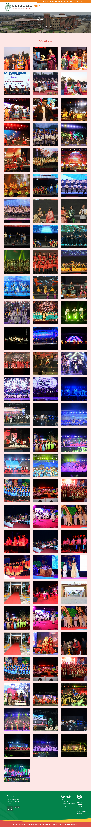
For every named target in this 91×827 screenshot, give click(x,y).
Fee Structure (80, 807)
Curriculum (79, 813)
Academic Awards (81, 811)
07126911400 (71, 804)
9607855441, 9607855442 (76, 1)
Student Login (48, 1)
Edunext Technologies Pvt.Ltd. (69, 824)
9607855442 (65, 804)
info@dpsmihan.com (60, 1)
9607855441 (65, 801)
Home (39, 27)
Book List (79, 809)
